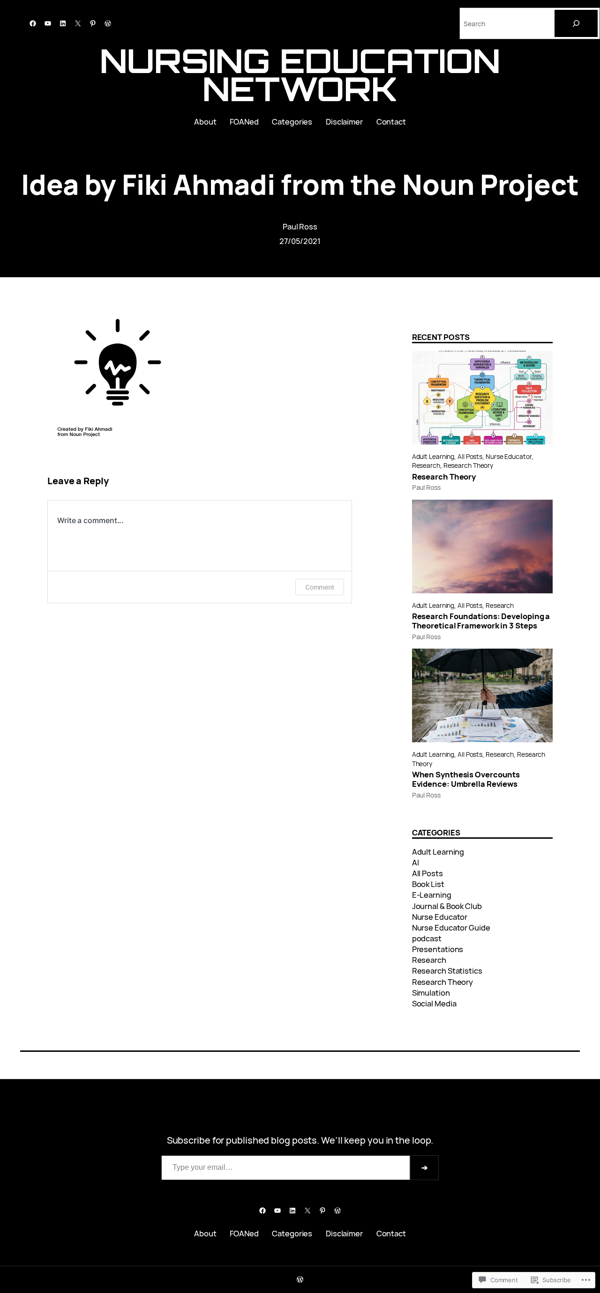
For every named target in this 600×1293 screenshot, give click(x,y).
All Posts (470, 456)
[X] (78, 23)
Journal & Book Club (447, 906)
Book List (428, 884)
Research (426, 465)
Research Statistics (447, 970)
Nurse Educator (509, 456)
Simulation (431, 992)
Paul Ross (300, 226)
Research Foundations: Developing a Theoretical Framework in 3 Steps (481, 621)
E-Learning (431, 894)
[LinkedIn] (63, 23)
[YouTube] (48, 23)
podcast (427, 938)
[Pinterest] (93, 23)
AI (415, 862)
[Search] (576, 23)
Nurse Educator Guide (451, 927)
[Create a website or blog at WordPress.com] (300, 1279)
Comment (319, 587)
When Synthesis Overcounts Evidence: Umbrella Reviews (466, 779)
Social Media (434, 1003)
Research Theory (468, 465)
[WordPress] (108, 23)
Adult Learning (433, 456)
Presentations (438, 949)
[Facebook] (33, 23)
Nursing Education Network (300, 74)
